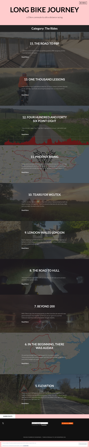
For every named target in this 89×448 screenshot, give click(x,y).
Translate (44, 425)
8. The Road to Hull (44, 270)
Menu (84, 3)
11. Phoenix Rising (44, 156)
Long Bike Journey (44, 9)
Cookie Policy (26, 445)
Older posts (7, 416)
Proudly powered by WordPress (32, 437)
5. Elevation (44, 386)
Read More (25, 57)
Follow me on (66, 423)
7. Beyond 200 (44, 306)
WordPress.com (61, 437)
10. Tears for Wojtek (44, 194)
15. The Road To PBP (44, 43)
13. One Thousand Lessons (44, 79)
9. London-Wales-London (44, 232)
